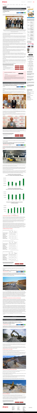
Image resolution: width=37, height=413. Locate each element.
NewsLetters (13, 408)
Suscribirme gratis (21, 73)
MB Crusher (15, 326)
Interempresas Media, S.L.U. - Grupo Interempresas (19, 412)
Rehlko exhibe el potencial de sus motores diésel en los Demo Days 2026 (30, 83)
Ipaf (13, 14)
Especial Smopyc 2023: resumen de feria (16, 8)
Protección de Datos (24, 408)
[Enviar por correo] (19, 12)
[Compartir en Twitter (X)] (22, 12)
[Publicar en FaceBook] (20, 12)
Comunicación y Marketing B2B (30, 99)
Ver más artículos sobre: (6, 8)
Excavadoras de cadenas (31, 29)
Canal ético (18, 407)
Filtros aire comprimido (31, 35)
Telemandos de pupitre (31, 32)
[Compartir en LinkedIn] (23, 12)
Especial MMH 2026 (13, 319)
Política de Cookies (24, 409)
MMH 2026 (23, 326)
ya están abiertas (11, 313)
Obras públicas (4, 4)
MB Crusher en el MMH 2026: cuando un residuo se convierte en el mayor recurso (30, 79)
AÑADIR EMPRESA (30, 407)
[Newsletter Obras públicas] (30, 48)
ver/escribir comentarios (14, 265)
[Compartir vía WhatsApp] (25, 12)
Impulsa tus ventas (29, 98)
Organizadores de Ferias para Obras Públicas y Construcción (30, 94)
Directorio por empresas (30, 95)
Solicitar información (17, 67)
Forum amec (4, 88)
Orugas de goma (31, 26)
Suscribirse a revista (13, 409)
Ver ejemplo (14, 72)
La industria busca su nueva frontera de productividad (17, 82)
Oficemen (4, 148)
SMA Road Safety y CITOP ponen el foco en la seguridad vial (30, 76)
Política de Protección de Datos (13, 76)
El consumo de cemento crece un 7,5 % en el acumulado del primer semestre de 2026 (30, 74)
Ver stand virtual (21, 67)
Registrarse (13, 407)
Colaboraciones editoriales (24, 410)
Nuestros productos (18, 408)
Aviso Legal (9, 76)
